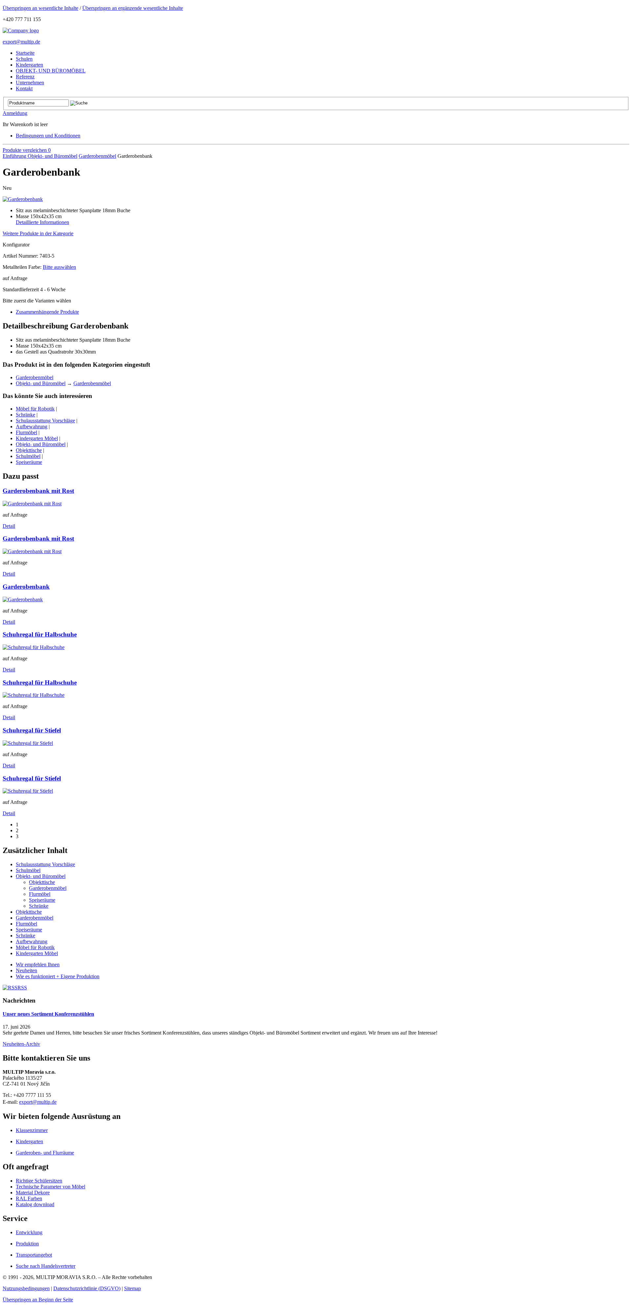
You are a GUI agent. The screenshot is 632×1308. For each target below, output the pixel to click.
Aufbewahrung (31, 426)
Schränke (25, 414)
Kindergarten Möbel (37, 438)
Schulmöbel (28, 456)
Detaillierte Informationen (42, 222)
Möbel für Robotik (35, 409)
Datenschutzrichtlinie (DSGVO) (86, 1288)
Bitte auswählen (59, 267)
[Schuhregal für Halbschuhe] (34, 647)
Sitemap (132, 1288)
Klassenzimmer (32, 1130)
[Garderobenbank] (23, 199)
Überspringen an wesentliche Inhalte (40, 8)
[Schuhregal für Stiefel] (28, 743)
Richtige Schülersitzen (39, 1180)
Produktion (27, 1243)
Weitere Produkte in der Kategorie (38, 233)
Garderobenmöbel (97, 156)
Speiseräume (29, 462)
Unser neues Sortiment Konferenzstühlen (48, 1014)
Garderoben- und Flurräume (45, 1152)
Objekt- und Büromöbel (52, 156)
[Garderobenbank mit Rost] (32, 503)
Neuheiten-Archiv (21, 1044)
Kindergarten (29, 1141)
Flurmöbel (26, 432)
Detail (9, 526)
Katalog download (35, 1204)
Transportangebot (34, 1255)
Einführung (15, 156)
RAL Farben (29, 1198)
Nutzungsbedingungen (26, 1288)
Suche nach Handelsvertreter (45, 1266)
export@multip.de (21, 41)
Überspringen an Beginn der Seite (38, 1299)
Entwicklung (29, 1232)
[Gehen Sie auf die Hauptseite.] (21, 30)
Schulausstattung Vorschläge (45, 420)
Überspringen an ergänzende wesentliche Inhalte (132, 8)
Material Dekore (33, 1192)
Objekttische (29, 450)
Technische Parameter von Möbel (50, 1186)
